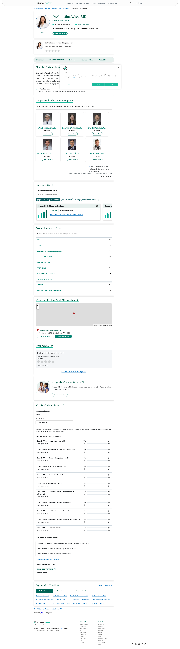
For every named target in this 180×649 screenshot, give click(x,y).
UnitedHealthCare (44, 262)
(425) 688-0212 (64, 336)
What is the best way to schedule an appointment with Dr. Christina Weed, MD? (63, 544)
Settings (69, 84)
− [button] (37, 308)
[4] (55, 50)
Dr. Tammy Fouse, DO (80, 603)
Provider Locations (56, 59)
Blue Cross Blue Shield (45, 274)
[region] (90, 77)
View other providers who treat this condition (66, 214)
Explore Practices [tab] (82, 591)
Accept (112, 84)
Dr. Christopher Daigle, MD (45, 599)
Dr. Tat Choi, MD (62, 599)
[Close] (118, 67)
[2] (49, 50)
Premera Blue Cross (44, 279)
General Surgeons (51, 8)
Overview (40, 60)
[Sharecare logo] (54, 622)
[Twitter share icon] (141, 645)
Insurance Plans (87, 60)
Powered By (37, 613)
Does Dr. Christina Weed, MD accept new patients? (54, 554)
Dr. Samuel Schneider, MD (81, 599)
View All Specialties (105, 585)
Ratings (72, 60)
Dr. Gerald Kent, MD (42, 603)
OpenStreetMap (102, 325)
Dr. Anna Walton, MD (99, 596)
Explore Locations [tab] (63, 591)
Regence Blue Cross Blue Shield (49, 290)
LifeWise (40, 285)
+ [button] (37, 305)
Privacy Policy (73, 77)
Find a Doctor (38, 8)
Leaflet (95, 325)
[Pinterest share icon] (144, 645)
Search (131, 3)
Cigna (39, 245)
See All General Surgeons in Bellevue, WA (48, 609)
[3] (52, 50)
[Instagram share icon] (136, 645)
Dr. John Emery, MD (98, 603)
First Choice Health (44, 257)
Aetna (39, 240)
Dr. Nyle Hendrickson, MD (102, 599)
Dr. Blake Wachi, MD (42, 596)
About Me (102, 60)
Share (44, 33)
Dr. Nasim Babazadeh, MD (79, 596)
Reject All (98, 84)
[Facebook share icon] (133, 645)
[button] (61, 436)
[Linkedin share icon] (139, 645)
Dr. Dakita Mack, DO (60, 596)
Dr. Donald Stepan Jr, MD (61, 603)
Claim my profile (59, 395)
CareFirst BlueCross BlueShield (49, 251)
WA (60, 8)
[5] (58, 50)
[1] (46, 50)
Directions (46, 336)
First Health (41, 268)
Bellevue (66, 8)
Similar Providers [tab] (44, 591)
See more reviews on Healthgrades (74, 372)
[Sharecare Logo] (45, 3)
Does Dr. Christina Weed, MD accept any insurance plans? (56, 549)
